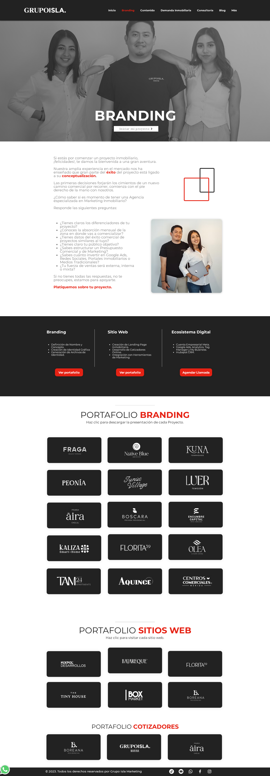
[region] (74, 450)
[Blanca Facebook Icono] (200, 771)
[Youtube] (181, 771)
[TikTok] (171, 771)
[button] (69, 372)
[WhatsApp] (190, 771)
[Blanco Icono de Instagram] (209, 771)
